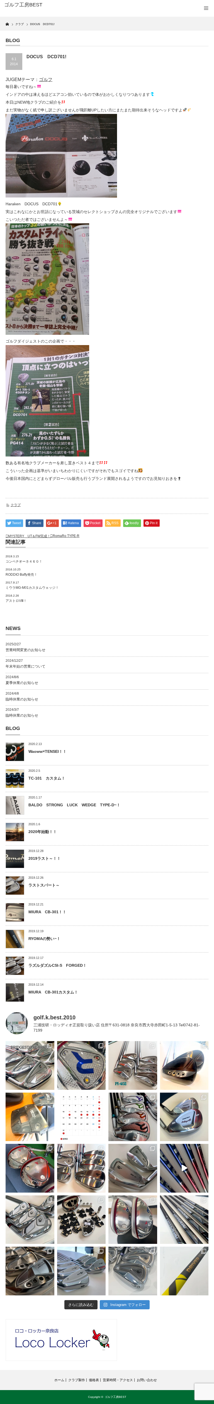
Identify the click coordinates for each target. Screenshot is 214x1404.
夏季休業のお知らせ (22, 683)
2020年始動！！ (42, 831)
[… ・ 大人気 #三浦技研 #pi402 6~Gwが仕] (132, 1271)
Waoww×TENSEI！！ (47, 751)
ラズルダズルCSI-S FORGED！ (57, 965)
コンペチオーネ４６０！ (24, 561)
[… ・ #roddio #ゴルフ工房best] (184, 1168)
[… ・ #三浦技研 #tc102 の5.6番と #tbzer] (81, 1168)
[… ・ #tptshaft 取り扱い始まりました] (184, 1271)
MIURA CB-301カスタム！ (53, 992)
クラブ (16, 505)
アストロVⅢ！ (16, 601)
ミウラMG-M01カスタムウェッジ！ (32, 588)
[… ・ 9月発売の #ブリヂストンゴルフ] (30, 1065)
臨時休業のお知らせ (22, 699)
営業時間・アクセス (118, 1380)
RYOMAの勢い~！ (44, 938)
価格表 (94, 1380)
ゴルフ (45, 79)
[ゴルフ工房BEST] (47, 5)
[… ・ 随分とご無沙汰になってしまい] (30, 1271)
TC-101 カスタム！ (46, 778)
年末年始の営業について (25, 666)
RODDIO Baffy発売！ (21, 575)
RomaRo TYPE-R (66, 536)
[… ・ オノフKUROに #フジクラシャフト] (184, 1219)
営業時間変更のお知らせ (25, 650)
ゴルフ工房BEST (115, 1396)
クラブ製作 (76, 1380)
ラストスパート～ (44, 885)
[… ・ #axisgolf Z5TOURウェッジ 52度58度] (184, 1065)
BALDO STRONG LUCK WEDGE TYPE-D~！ (74, 805)
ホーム (59, 1380)
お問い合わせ (147, 1380)
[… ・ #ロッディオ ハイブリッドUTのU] (132, 1219)
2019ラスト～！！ (44, 858)
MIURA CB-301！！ (47, 912)
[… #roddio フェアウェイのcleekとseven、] (30, 1168)
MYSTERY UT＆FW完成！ (29, 536)
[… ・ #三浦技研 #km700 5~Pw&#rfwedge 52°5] (81, 1271)
